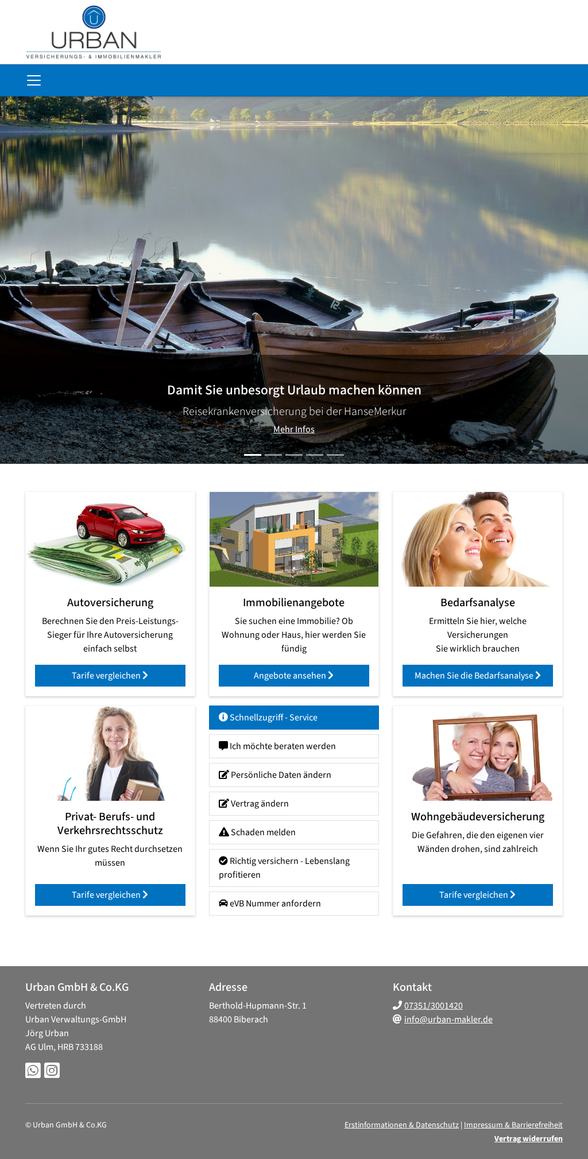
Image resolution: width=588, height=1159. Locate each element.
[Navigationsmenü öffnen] (33, 80)
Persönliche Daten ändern (280, 775)
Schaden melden (262, 832)
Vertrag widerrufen (528, 1139)
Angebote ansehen (291, 675)
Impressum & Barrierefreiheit (513, 1125)
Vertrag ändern (259, 803)
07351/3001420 (433, 1005)
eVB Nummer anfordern (274, 903)
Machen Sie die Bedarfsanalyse (475, 675)
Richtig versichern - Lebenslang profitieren (284, 868)
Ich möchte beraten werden (282, 746)
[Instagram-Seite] (52, 1071)
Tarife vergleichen (107, 675)
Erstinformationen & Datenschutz (402, 1125)
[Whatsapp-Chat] (33, 1071)
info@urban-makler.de (448, 1019)
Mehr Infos (294, 429)
